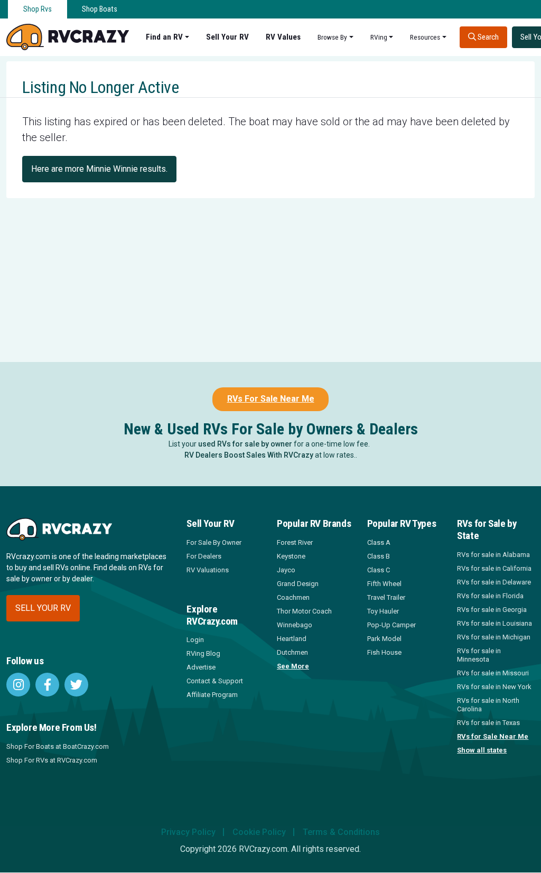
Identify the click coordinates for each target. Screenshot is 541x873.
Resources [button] (425, 37)
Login (195, 640)
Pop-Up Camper (391, 625)
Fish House (384, 652)
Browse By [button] (332, 37)
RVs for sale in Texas (488, 723)
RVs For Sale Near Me (270, 399)
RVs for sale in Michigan (493, 637)
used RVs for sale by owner (245, 444)
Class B (378, 556)
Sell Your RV (227, 37)
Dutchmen (292, 652)
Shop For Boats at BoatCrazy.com (57, 746)
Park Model (384, 639)
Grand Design (298, 584)
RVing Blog (203, 653)
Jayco (286, 570)
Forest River (295, 542)
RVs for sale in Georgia (492, 610)
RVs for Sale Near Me (492, 736)
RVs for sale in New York (494, 687)
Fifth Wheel (384, 584)
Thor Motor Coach (304, 611)
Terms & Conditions (341, 832)
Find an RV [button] (164, 37)
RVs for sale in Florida (490, 596)
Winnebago (294, 625)
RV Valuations (207, 570)
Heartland (291, 639)
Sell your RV (43, 608)
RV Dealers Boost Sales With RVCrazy (248, 455)
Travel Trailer (386, 597)
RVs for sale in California (494, 568)
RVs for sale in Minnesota (479, 655)
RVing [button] (378, 37)
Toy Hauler (383, 611)
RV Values (283, 37)
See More (293, 666)
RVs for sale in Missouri (493, 673)
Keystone (291, 556)
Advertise (201, 667)
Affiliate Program (212, 695)
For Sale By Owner (213, 542)
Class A (378, 542)
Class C (378, 570)
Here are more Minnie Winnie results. (99, 169)
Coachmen (293, 597)
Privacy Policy (188, 832)
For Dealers (203, 556)
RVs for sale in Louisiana (494, 623)
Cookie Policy (259, 832)
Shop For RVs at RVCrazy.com (51, 760)
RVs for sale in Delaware (494, 582)
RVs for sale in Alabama (493, 555)
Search (487, 37)
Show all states (482, 750)
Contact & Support (214, 681)
